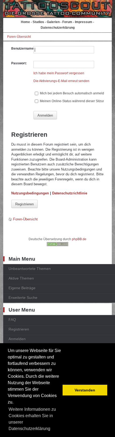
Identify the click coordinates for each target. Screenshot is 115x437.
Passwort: (19, 63)
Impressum (83, 22)
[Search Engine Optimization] (57, 245)
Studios (38, 22)
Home (25, 22)
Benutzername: (23, 48)
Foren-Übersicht (19, 37)
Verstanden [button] (85, 390)
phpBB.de (79, 239)
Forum (67, 22)
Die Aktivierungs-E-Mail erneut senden (61, 81)
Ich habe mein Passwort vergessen (58, 73)
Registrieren (24, 204)
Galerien (53, 22)
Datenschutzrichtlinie (69, 193)
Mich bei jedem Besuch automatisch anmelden (73, 93)
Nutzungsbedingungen (30, 193)
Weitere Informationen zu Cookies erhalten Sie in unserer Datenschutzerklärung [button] (32, 419)
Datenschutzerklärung (58, 27)
